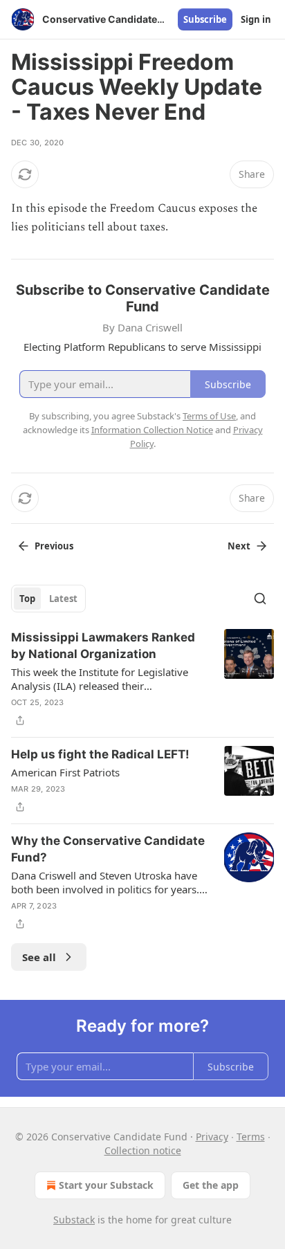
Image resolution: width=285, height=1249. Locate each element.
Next (239, 546)
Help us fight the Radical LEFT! (100, 754)
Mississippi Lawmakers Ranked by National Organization (103, 645)
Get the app (211, 1185)
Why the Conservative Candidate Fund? (108, 849)
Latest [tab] (63, 598)
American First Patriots (65, 772)
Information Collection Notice (152, 429)
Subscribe (205, 19)
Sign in (256, 19)
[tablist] (48, 598)
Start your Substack (106, 1185)
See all (39, 957)
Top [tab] (27, 598)
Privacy (212, 1136)
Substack (74, 1219)
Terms (251, 1136)
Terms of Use (209, 416)
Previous (54, 546)
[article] (142, 679)
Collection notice (142, 1150)
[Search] (260, 598)
